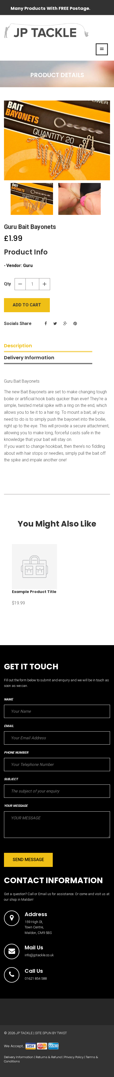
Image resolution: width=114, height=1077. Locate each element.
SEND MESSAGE (28, 859)
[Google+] (65, 323)
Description (18, 345)
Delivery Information (29, 357)
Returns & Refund (49, 1057)
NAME (8, 699)
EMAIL (9, 726)
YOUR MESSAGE (16, 806)
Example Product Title (34, 591)
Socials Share (18, 323)
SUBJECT (11, 779)
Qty (7, 283)
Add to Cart (27, 304)
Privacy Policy (74, 1057)
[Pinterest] (75, 323)
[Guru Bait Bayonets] (57, 140)
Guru (28, 265)
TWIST (62, 1033)
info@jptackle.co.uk (39, 955)
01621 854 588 (36, 978)
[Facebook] (46, 323)
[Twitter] (55, 323)
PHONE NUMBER (16, 752)
